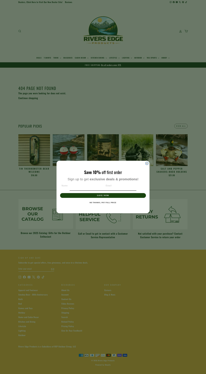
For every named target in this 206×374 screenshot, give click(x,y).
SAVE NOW (103, 195)
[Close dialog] (146, 163)
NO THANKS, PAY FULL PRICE (103, 202)
